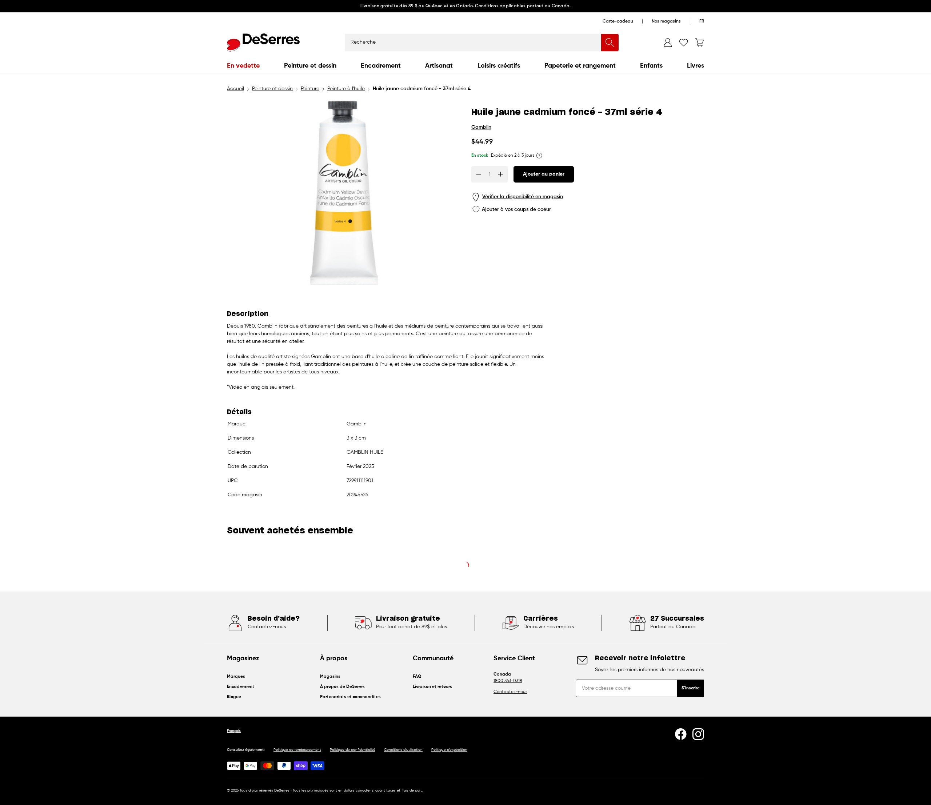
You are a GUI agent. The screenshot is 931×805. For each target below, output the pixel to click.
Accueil (235, 88)
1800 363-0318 (508, 681)
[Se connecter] (667, 42)
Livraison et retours (432, 687)
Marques (236, 676)
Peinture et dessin (310, 65)
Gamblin (481, 127)
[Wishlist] (683, 42)
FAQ (417, 676)
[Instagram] (698, 734)
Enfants (651, 65)
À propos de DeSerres (342, 687)
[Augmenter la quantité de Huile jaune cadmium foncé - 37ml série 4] (500, 174)
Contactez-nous (510, 692)
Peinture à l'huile (346, 88)
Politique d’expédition (449, 750)
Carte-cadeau (618, 21)
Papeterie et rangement (580, 65)
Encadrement (381, 65)
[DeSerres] (263, 42)
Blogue (234, 697)
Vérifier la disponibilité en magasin (522, 196)
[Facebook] (681, 734)
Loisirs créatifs (499, 65)
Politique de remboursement (297, 750)
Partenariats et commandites (350, 697)
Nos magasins (666, 21)
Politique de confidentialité (352, 750)
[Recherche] (610, 42)
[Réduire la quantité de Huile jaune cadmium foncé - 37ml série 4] (478, 174)
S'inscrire (691, 688)
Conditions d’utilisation (403, 750)
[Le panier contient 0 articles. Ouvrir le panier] (699, 42)
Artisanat (439, 65)
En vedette (243, 65)
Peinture (310, 88)
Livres (695, 65)
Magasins (330, 676)
